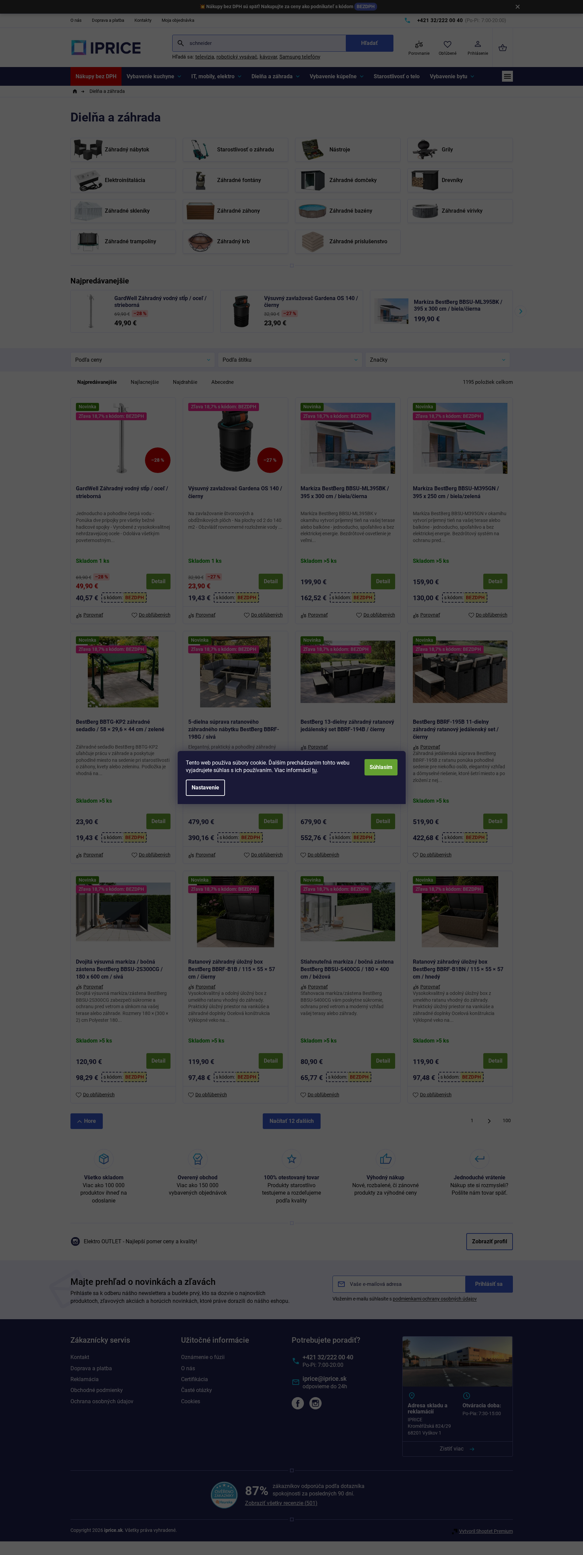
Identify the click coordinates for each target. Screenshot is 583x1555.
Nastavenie (205, 787)
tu (314, 770)
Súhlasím (381, 767)
